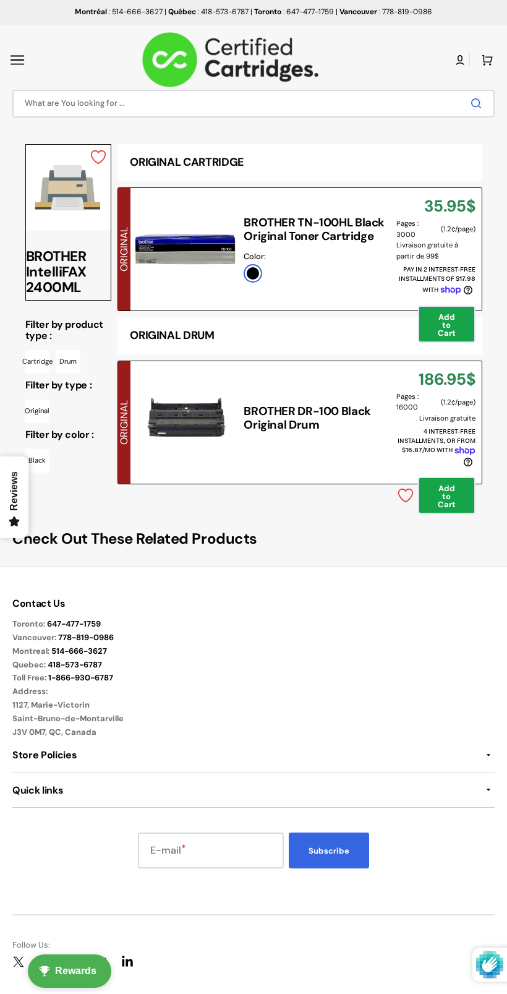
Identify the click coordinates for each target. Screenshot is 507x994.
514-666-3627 (79, 651)
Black (37, 460)
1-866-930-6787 (80, 677)
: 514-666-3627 (119, 12)
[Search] (478, 103)
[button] (17, 60)
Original (37, 410)
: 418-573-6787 (208, 12)
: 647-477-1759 (294, 12)
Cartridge (37, 361)
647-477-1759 (74, 624)
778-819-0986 (86, 637)
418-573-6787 (75, 664)
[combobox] (253, 104)
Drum (68, 361)
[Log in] (460, 60)
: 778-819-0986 (385, 12)
